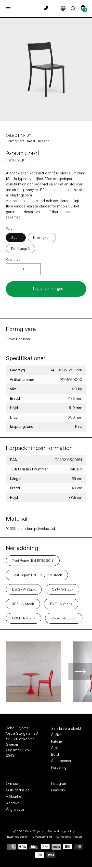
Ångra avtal (15, 809)
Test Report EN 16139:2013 (32, 560)
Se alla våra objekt (66, 728)
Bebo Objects (34, 831)
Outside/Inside (17, 790)
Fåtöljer (57, 741)
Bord (55, 754)
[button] (73, 8)
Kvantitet (13, 259)
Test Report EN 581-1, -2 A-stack (37, 575)
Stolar (56, 748)
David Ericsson (38, 141)
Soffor (56, 735)
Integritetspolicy (17, 836)
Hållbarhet (14, 796)
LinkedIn (58, 790)
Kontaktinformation (69, 836)
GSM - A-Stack (23, 618)
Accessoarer (61, 761)
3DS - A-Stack (23, 604)
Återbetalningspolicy (61, 831)
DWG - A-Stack (24, 589)
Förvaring (58, 767)
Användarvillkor (42, 836)
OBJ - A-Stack (62, 589)
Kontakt (12, 803)
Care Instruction (63, 618)
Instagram (59, 783)
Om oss (12, 783)
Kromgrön (42, 238)
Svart (16, 238)
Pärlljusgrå (20, 249)
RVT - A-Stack (61, 604)
